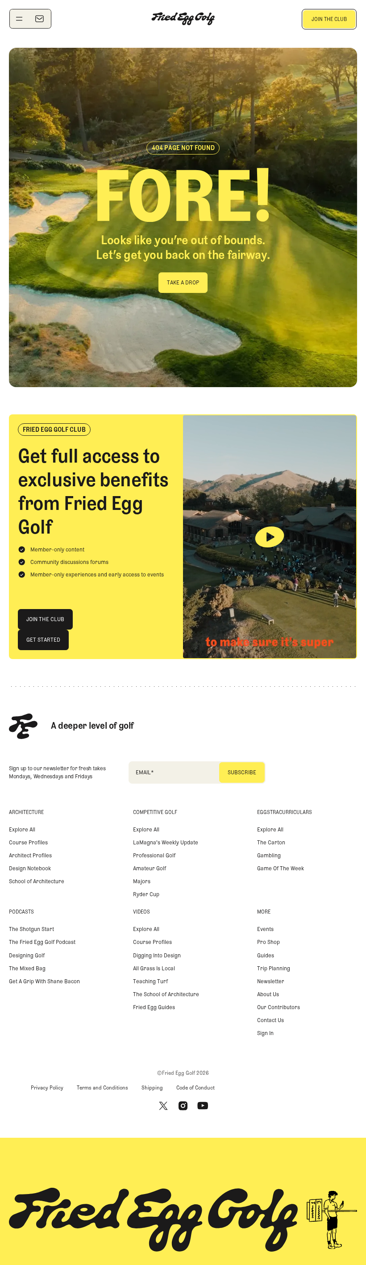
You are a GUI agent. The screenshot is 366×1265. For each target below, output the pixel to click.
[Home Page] (183, 19)
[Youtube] (202, 1105)
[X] (163, 1105)
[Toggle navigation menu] (19, 19)
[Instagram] (183, 1105)
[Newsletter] (39, 19)
